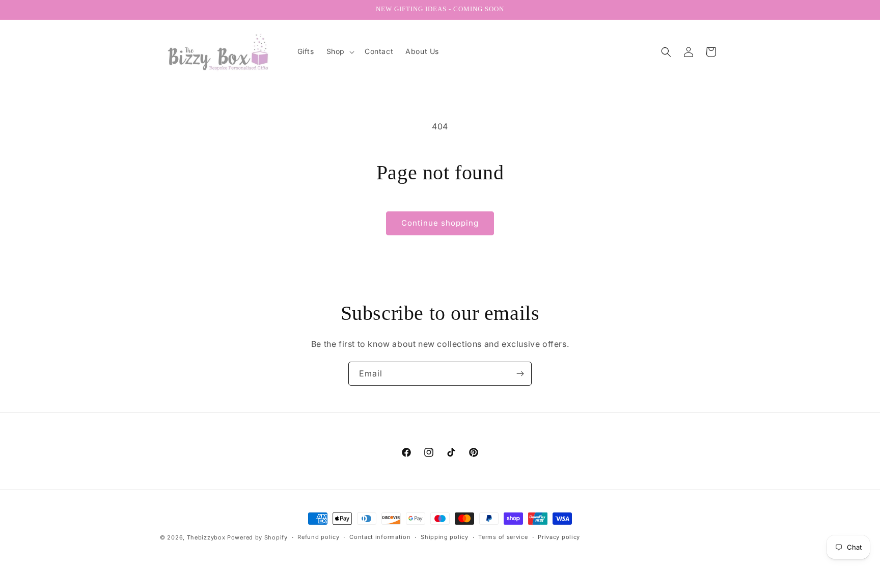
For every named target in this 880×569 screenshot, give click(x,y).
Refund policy (318, 536)
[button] (339, 51)
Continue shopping (440, 223)
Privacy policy (559, 536)
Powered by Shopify (257, 537)
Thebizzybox (206, 537)
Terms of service (503, 536)
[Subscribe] (520, 374)
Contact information (379, 536)
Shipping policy (445, 536)
